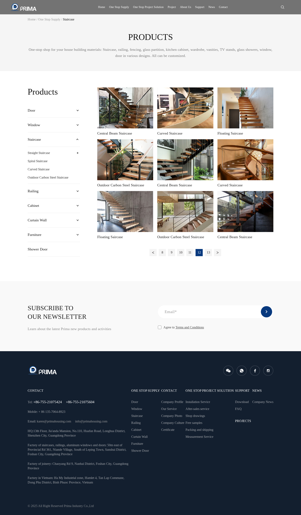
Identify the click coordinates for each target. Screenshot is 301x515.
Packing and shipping (199, 429)
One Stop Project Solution (148, 7)
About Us (185, 7)
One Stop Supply (119, 7)
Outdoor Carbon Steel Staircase (48, 177)
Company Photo (171, 416)
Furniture (34, 235)
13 (208, 252)
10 (180, 252)
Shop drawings (195, 416)
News (211, 7)
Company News (262, 402)
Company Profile (172, 402)
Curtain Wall (37, 220)
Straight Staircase (39, 153)
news (257, 390)
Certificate (167, 429)
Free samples (194, 422)
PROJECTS (243, 421)
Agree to (183, 327)
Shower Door (38, 249)
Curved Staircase (39, 169)
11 (189, 252)
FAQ (238, 409)
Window (34, 125)
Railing (33, 191)
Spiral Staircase (38, 161)
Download (242, 402)
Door (31, 110)
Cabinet (33, 206)
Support (199, 7)
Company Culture (172, 422)
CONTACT (169, 390)
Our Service (169, 409)
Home (101, 7)
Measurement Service (199, 436)
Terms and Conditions (189, 327)
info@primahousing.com (91, 421)
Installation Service (198, 402)
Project (172, 7)
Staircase (68, 19)
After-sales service (197, 409)
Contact (223, 7)
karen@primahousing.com (54, 421)
